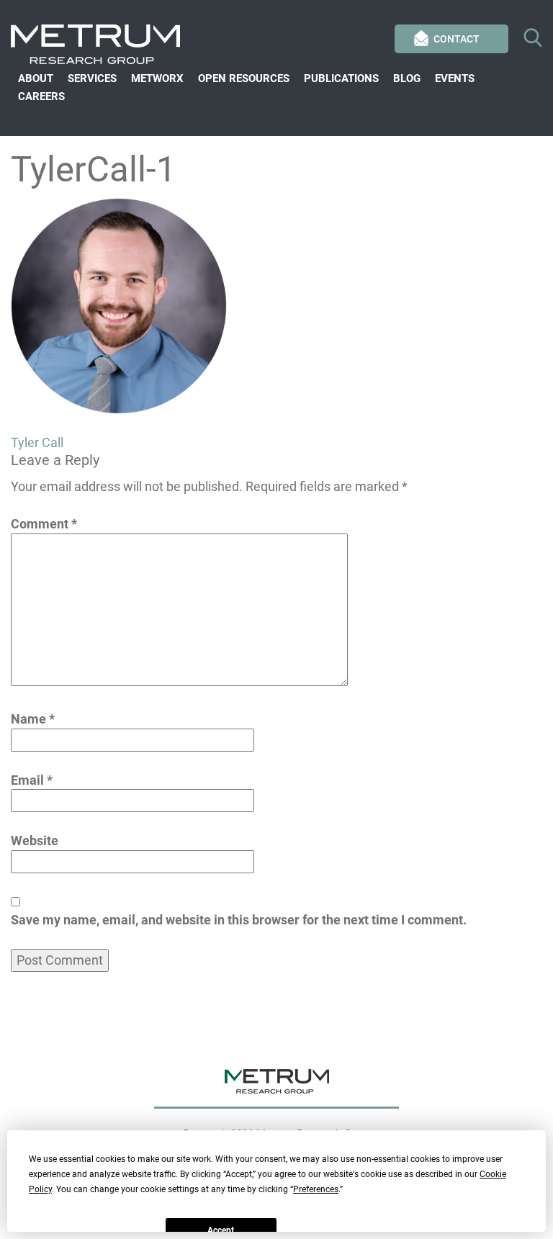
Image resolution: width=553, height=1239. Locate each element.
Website (34, 840)
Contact (456, 39)
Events (455, 78)
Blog (407, 78)
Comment (44, 523)
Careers (41, 96)
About (35, 78)
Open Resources (243, 78)
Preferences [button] (315, 1189)
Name (33, 718)
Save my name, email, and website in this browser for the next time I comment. (239, 919)
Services (92, 78)
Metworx (157, 78)
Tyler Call (37, 442)
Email (32, 780)
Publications (341, 78)
